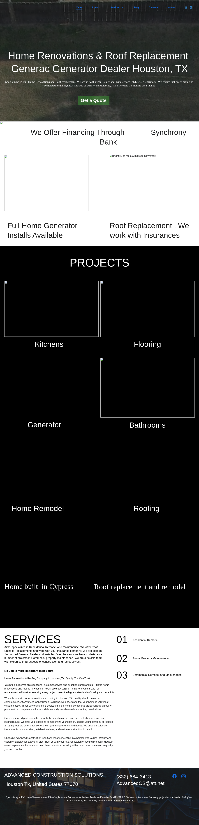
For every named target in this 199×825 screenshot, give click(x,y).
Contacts (153, 7)
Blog (136, 7)
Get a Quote (93, 100)
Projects (96, 7)
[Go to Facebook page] (191, 7)
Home (79, 7)
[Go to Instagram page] (187, 7)
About (171, 7)
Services (114, 7)
